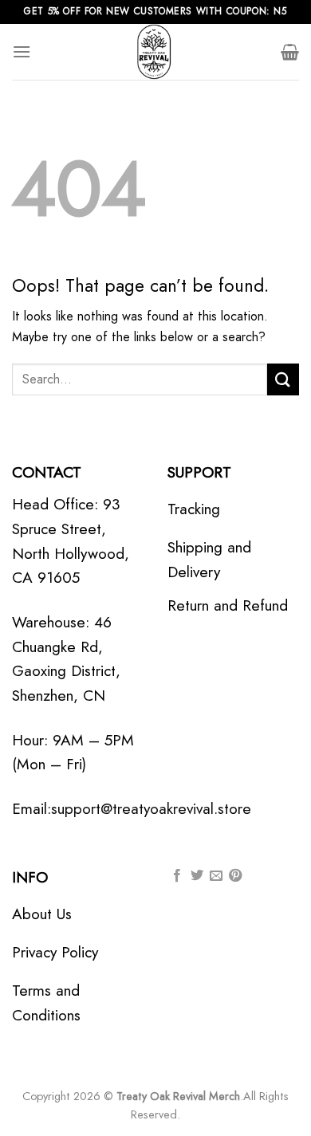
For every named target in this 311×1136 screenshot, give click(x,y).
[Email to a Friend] (216, 876)
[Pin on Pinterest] (235, 876)
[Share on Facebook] (177, 876)
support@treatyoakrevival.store (151, 808)
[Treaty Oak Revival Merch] (155, 52)
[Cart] (290, 51)
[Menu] (21, 51)
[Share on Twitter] (197, 876)
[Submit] (283, 379)
